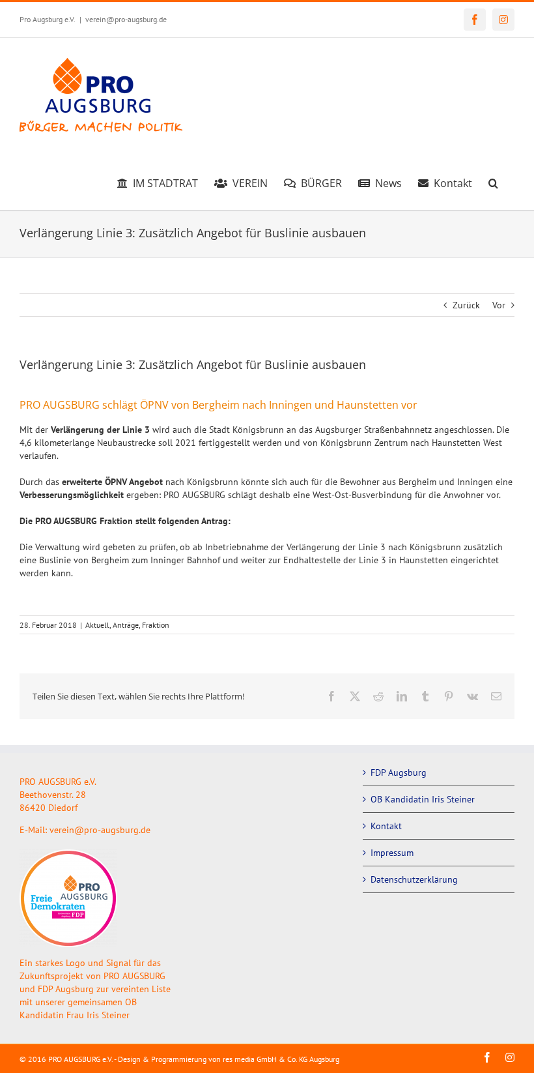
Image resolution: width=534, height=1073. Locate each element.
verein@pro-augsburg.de (126, 19)
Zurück (466, 305)
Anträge (126, 625)
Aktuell (97, 625)
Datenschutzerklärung (414, 879)
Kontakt (386, 826)
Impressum (392, 853)
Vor (498, 305)
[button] (493, 181)
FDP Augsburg (399, 772)
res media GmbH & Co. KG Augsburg (281, 1059)
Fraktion (155, 625)
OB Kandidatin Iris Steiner (423, 799)
